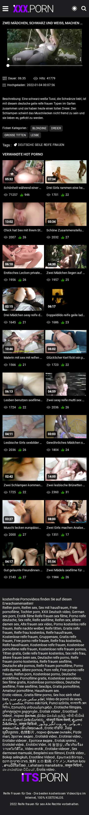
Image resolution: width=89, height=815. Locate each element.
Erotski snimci (66, 741)
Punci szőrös (59, 703)
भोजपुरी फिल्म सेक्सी (58, 720)
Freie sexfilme (27, 686)
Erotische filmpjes (67, 707)
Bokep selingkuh (14, 757)
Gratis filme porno (38, 695)
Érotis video (46, 769)
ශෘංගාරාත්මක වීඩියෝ (18, 769)
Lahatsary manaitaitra (46, 765)
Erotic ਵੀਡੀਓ (54, 728)
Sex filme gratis (14, 682)
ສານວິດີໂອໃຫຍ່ (15, 765)
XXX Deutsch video (56, 612)
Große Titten (15, 135)
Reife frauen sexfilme (55, 661)
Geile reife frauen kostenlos (43, 653)
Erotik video (75, 753)
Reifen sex (29, 608)
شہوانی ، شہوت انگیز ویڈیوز (60, 724)
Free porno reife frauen (31, 641)
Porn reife (51, 670)
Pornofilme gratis (33, 678)
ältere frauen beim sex (19, 658)
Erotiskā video (46, 736)
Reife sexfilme (42, 620)
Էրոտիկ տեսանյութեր (32, 707)
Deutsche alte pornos (18, 666)
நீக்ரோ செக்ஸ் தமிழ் (51, 716)
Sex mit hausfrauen (53, 608)
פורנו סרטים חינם (15, 761)
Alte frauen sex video (36, 624)
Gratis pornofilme (66, 686)
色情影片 (28, 732)
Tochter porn (30, 612)
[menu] (5, 9)
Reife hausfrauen (59, 633)
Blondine (39, 128)
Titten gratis (11, 653)
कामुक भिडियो (73, 765)
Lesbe (35, 135)
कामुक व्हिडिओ (28, 724)
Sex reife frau (75, 653)
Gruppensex (48, 637)
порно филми (25, 716)
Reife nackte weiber (29, 628)
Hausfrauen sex (47, 691)
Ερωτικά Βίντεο (70, 757)
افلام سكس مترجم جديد (27, 699)
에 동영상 (55, 745)
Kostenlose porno (46, 674)
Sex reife (24, 620)
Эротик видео (22, 736)
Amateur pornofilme (17, 691)
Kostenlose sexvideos (64, 678)
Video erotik (34, 749)
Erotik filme (25, 616)
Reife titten (53, 628)
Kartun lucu (76, 761)
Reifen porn (11, 608)
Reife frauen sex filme (51, 616)
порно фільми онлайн (54, 732)
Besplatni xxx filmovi (49, 753)
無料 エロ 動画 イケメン (47, 761)
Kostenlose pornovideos (45, 682)
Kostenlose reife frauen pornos (62, 649)
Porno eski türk (35, 703)
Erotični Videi (36, 745)
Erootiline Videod (42, 757)
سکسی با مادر (12, 703)
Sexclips (45, 686)
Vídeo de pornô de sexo (63, 699)
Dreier (56, 128)
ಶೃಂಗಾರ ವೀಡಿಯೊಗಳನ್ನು (29, 720)
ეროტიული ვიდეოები (20, 711)
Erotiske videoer (14, 741)
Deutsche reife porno (53, 658)
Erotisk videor (50, 711)
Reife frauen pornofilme (54, 666)
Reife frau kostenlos (29, 633)
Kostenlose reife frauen (20, 637)
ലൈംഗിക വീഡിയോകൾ (22, 728)
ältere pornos (32, 670)
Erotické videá (13, 745)
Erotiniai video (70, 736)
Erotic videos (12, 695)
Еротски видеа (41, 741)
